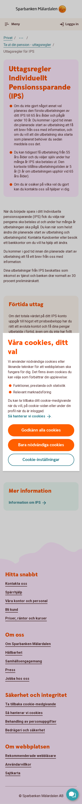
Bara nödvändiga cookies (41, 445)
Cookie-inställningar (41, 459)
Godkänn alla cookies (41, 430)
